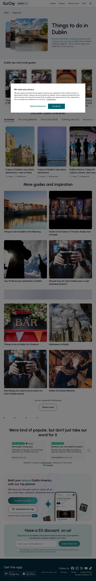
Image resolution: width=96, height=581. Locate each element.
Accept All (56, 106)
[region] (48, 98)
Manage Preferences (38, 106)
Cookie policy (51, 99)
